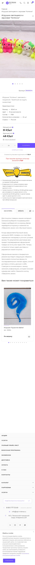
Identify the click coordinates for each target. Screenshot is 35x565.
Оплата (21, 211)
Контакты (6, 474)
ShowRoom (6, 455)
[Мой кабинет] (28, 3)
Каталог (5, 482)
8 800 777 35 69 (12, 507)
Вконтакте (10, 525)
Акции (4, 435)
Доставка (6, 460)
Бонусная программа (11, 450)
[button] (13, 84)
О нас (4, 470)
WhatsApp (25, 525)
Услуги (4, 440)
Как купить (8, 211)
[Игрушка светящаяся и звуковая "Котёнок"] (17, 49)
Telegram (20, 525)
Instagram (15, 525)
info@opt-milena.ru (19, 512)
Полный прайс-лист (10, 445)
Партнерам (6, 487)
